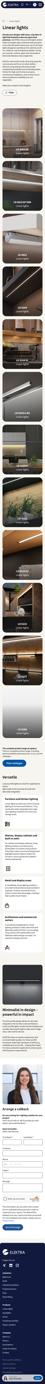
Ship (4, 1293)
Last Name (29, 1137)
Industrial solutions (10, 1285)
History (5, 1340)
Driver (5, 1316)
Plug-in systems (9, 1324)
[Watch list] (22, 5)
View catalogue (14, 763)
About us (6, 1336)
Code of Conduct (9, 1348)
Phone (5, 1159)
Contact (5, 1352)
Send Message (13, 1227)
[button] (40, 4)
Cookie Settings (9, 1368)
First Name (7, 1137)
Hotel (4, 1281)
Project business (9, 1289)
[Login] (34, 4)
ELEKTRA (10, 4)
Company (6, 1148)
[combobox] (6, 1164)
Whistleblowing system (12, 1372)
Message (6, 1181)
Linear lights (7, 1309)
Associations (7, 1344)
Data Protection (9, 1364)
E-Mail (5, 1170)
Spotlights (6, 1313)
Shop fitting (7, 1297)
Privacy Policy (8, 1220)
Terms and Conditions (11, 1360)
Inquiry (37, 1378)
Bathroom (6, 1277)
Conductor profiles (10, 1320)
